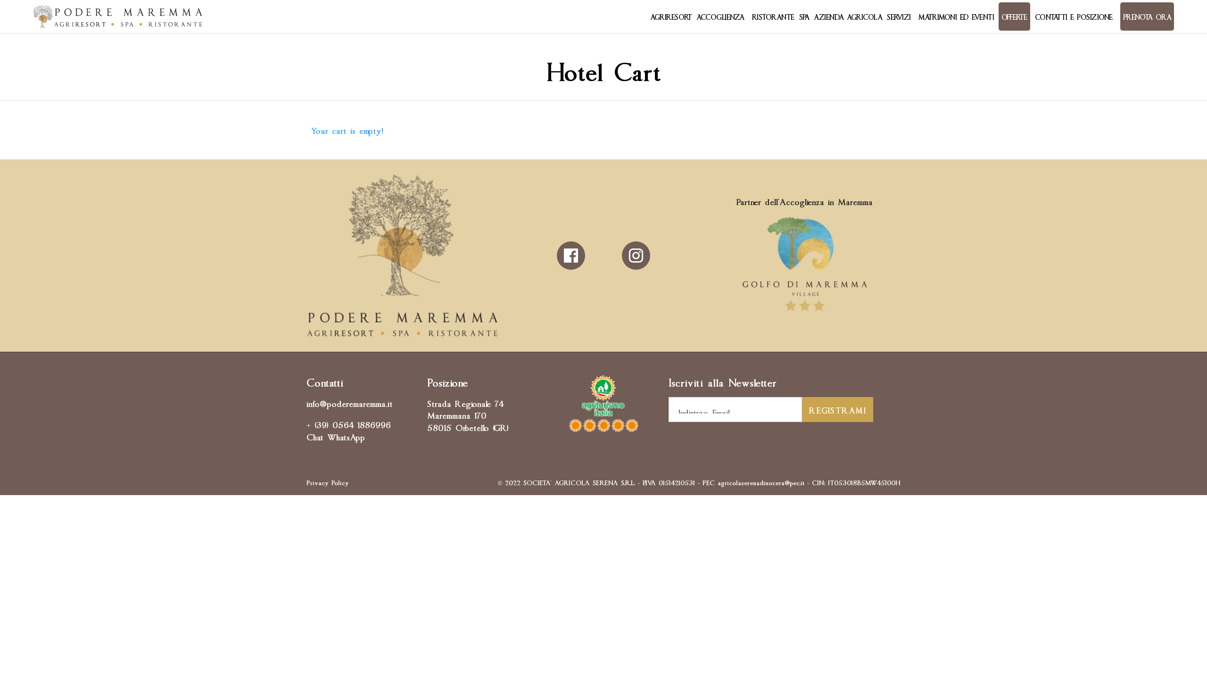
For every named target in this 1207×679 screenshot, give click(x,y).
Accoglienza (720, 16)
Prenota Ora (1147, 16)
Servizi (899, 16)
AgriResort (671, 16)
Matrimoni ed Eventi (956, 16)
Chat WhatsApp (335, 436)
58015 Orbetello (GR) (468, 427)
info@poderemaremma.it (349, 403)
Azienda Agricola (848, 16)
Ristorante (773, 16)
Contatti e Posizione (1074, 16)
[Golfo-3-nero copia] (805, 311)
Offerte (1014, 16)
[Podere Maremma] (118, 16)
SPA (804, 16)
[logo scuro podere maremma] (402, 333)
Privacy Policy (327, 481)
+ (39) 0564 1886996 (348, 424)
